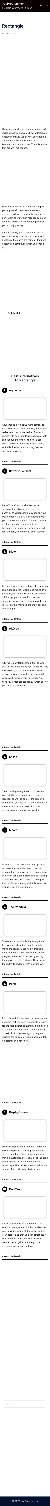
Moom (13, 830)
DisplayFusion (18, 1112)
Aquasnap (15, 390)
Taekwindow (17, 907)
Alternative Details (12, 461)
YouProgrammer (13, 3)
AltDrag (14, 628)
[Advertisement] (25, 101)
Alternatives (9, 33)
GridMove (15, 1189)
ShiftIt (13, 757)
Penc (12, 983)
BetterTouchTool (20, 471)
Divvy (13, 551)
